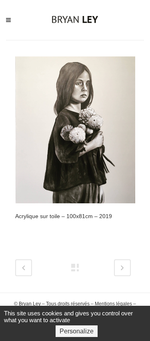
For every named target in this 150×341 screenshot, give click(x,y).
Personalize (77, 331)
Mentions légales (113, 304)
